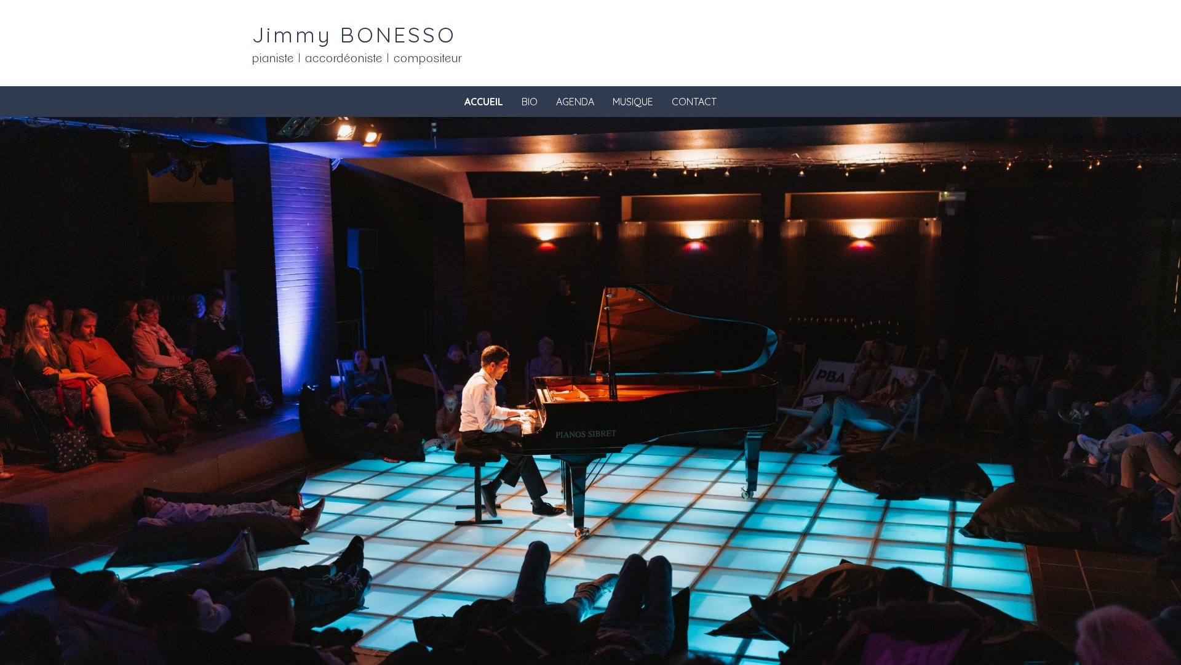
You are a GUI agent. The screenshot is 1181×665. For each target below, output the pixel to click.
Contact (694, 101)
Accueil (483, 101)
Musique (633, 101)
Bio (530, 101)
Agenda (575, 101)
